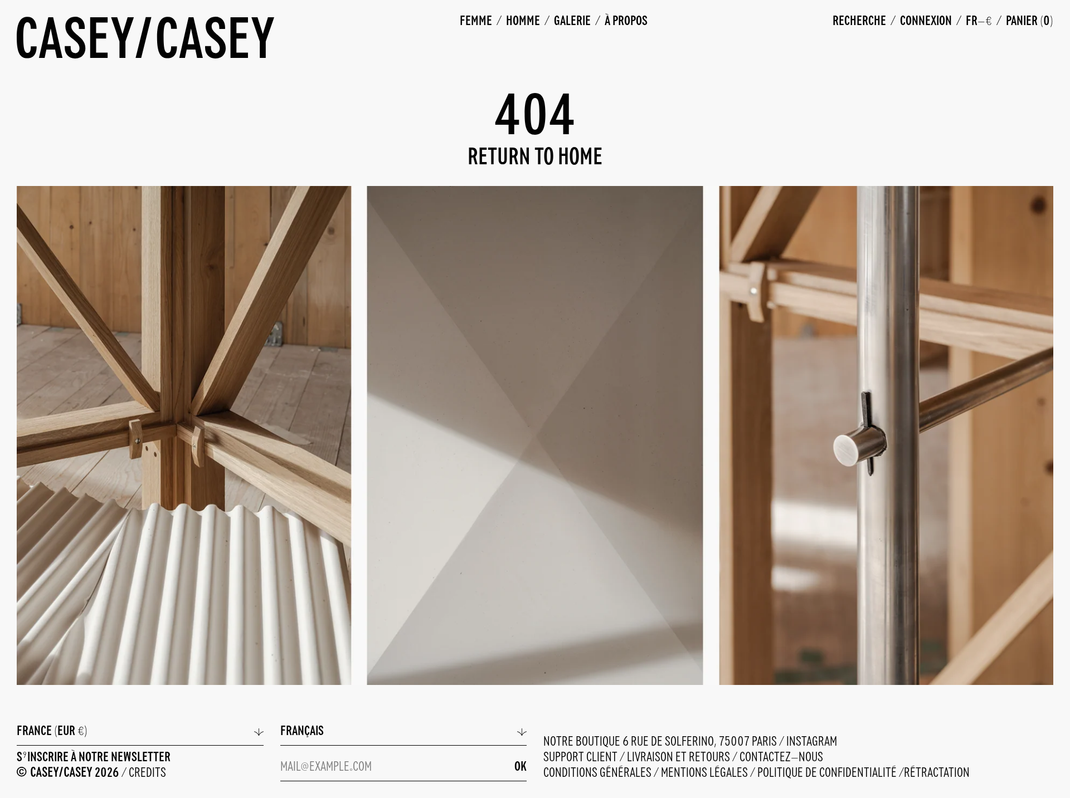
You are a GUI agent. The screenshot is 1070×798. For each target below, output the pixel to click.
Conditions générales (598, 773)
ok (520, 767)
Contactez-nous (781, 757)
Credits (147, 773)
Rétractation (937, 773)
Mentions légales (705, 773)
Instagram (811, 742)
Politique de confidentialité (828, 773)
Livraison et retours (679, 757)
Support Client (581, 757)
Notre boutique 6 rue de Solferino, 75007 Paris (661, 742)
